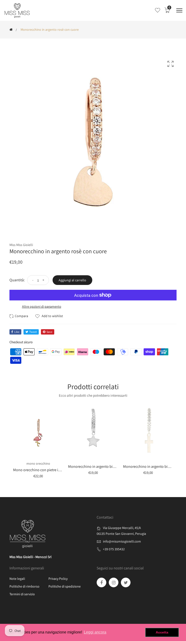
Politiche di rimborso (24, 586)
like (16, 332)
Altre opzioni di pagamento (41, 306)
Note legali (17, 578)
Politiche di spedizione (64, 586)
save (49, 332)
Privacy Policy (58, 578)
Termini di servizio (22, 594)
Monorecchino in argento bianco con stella (102, 466)
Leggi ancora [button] (95, 632)
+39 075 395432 (114, 549)
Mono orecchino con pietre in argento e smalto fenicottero (60, 469)
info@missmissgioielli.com (122, 541)
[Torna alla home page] (11, 29)
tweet (33, 332)
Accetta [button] (162, 632)
